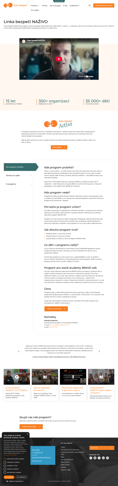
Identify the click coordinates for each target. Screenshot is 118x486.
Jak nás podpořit (67, 459)
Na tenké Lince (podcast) (70, 450)
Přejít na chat (36, 461)
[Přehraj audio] (73, 377)
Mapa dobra (65, 462)
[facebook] (90, 458)
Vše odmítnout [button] (21, 477)
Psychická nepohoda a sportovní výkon (72, 389)
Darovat (94, 448)
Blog (62, 457)
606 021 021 (39, 452)
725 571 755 (53, 327)
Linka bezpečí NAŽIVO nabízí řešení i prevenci (100, 390)
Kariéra (63, 467)
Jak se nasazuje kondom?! (41, 389)
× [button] (27, 434)
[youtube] (95, 458)
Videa (63, 447)
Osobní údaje (66, 470)
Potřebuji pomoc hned (103, 5)
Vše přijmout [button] (9, 477)
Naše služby (65, 465)
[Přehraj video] (17, 377)
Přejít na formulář (54, 309)
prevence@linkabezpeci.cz (59, 325)
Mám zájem (57, 147)
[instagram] (107, 458)
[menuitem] (35, 5)
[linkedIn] (103, 458)
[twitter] (99, 458)
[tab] (19, 175)
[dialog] (16, 458)
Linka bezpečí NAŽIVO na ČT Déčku (16, 389)
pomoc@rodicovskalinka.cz (41, 457)
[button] (99, 351)
